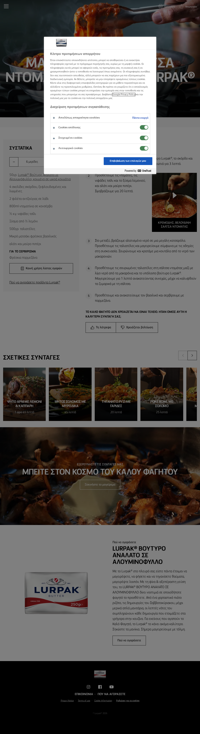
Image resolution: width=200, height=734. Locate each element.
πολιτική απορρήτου (97, 98)
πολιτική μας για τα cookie (64, 98)
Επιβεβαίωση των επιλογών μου (128, 161)
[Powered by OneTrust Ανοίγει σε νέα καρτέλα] (139, 171)
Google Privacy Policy (123, 94)
